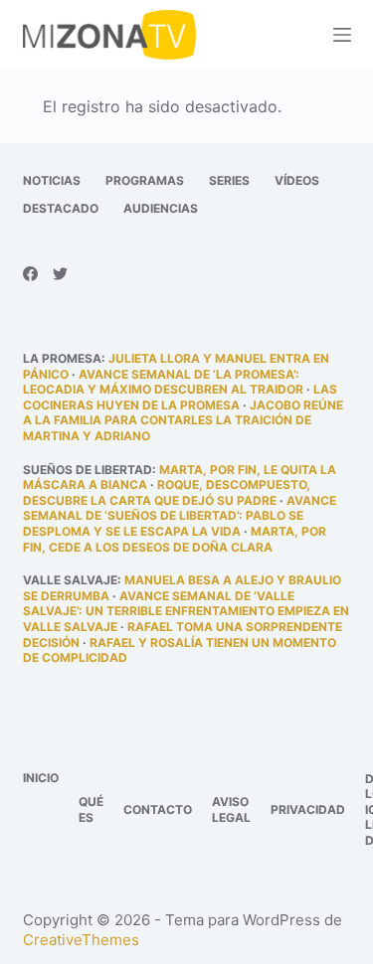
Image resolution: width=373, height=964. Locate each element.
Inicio (41, 777)
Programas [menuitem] (144, 180)
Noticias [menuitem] (52, 180)
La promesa (62, 358)
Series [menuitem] (229, 180)
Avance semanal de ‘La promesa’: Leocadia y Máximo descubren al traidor (163, 382)
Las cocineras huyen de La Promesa (180, 397)
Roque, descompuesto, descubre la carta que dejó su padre (166, 492)
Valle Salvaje (70, 579)
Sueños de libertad (87, 469)
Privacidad (308, 809)
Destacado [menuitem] (60, 208)
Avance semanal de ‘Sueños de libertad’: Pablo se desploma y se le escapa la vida (179, 516)
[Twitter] (60, 273)
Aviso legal (231, 809)
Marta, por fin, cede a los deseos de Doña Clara (174, 539)
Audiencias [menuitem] (160, 208)
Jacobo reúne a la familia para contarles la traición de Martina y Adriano (183, 420)
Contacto (157, 809)
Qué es (91, 809)
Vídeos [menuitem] (297, 180)
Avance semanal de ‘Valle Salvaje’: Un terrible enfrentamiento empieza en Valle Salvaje (186, 611)
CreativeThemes (81, 939)
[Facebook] (30, 273)
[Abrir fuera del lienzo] (342, 35)
